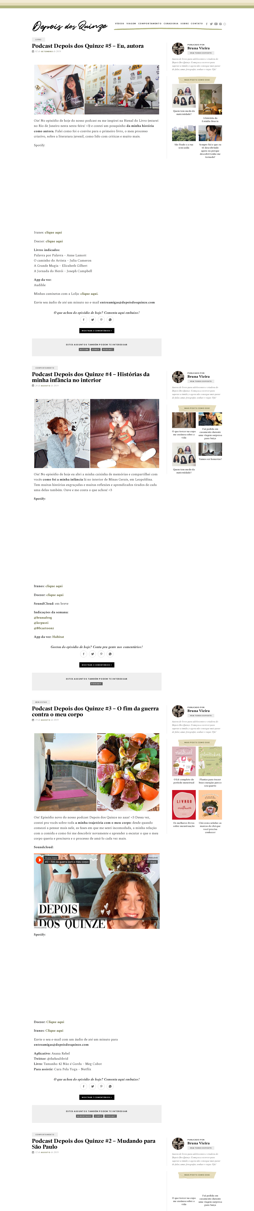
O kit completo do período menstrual (183, 781)
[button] (59, 89)
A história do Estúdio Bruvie (210, 119)
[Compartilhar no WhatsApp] (110, 322)
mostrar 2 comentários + (97, 331)
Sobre (185, 23)
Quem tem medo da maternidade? (184, 112)
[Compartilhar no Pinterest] (161, 61)
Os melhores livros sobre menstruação (184, 824)
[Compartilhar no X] (155, 61)
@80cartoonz (44, 628)
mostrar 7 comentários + (97, 1097)
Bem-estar (41, 702)
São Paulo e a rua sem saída (184, 146)
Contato (197, 23)
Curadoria (171, 23)
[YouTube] (216, 23)
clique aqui (53, 232)
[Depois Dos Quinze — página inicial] (70, 23)
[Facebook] (207, 23)
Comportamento (150, 23)
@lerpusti (41, 622)
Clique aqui (55, 1022)
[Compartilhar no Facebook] (150, 61)
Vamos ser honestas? (210, 459)
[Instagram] (221, 23)
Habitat (58, 636)
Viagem (131, 23)
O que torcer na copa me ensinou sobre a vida (184, 434)
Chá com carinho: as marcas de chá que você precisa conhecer (210, 828)
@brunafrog (43, 617)
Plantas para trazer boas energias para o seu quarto (210, 782)
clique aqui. (89, 293)
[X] (212, 23)
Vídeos (119, 23)
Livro (38, 40)
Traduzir (225, 24)
